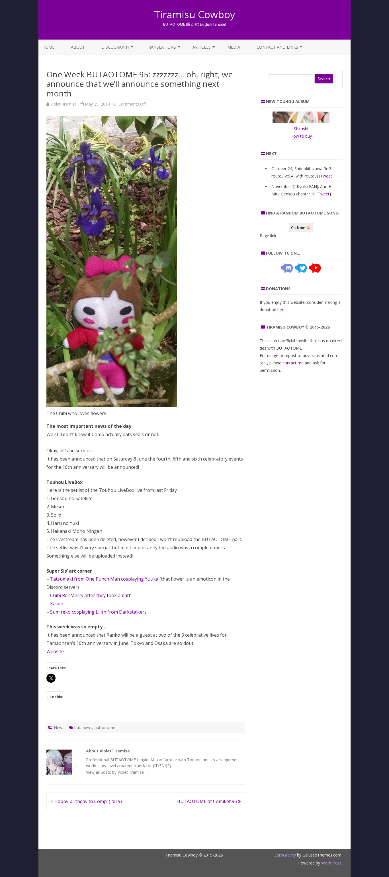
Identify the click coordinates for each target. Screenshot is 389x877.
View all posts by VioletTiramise (117, 772)
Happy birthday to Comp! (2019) (87, 801)
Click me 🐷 (301, 227)
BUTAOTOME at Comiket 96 (207, 801)
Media (233, 47)
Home (48, 47)
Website (55, 651)
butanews (83, 727)
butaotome (105, 727)
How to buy (301, 136)
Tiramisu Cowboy (194, 14)
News (59, 727)
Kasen (56, 604)
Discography (115, 47)
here (281, 309)
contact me (293, 363)
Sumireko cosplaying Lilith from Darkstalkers (98, 612)
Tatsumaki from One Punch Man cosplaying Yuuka (104, 579)
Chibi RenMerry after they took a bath (91, 595)
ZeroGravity (285, 855)
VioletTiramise (63, 104)
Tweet (326, 176)
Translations (161, 47)
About (78, 47)
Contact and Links (277, 47)
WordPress (330, 863)
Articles (202, 47)
